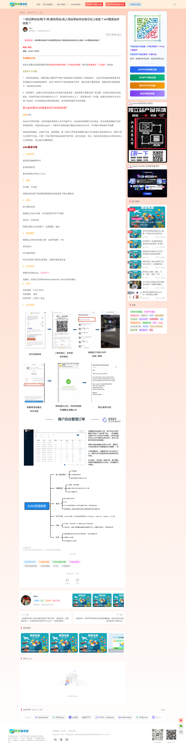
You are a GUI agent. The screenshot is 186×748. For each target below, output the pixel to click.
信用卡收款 (45, 562)
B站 (161, 319)
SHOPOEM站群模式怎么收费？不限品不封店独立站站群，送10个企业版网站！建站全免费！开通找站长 (153, 235)
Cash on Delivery (156, 326)
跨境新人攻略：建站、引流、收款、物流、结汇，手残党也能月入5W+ (153, 274)
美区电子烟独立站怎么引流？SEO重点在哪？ (152, 293)
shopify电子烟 (136, 326)
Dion (31, 28)
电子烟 (145, 326)
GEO (155, 322)
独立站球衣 (143, 319)
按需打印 (144, 315)
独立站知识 (75, 562)
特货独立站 (135, 315)
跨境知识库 (69, 734)
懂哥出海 (72, 731)
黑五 (151, 330)
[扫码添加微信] (180, 726)
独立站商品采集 (147, 93)
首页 (23, 12)
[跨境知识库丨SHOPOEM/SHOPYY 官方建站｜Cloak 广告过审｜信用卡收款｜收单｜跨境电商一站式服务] (18, 731)
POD (151, 315)
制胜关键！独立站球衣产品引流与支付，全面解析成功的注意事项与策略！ (153, 264)
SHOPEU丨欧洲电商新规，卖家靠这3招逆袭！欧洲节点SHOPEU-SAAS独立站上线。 (154, 245)
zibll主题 (79, 734)
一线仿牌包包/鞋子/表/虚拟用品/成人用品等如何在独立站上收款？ (71, 21)
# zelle (56, 566)
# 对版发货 (66, 566)
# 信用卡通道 (45, 566)
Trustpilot (134, 319)
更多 (163, 710)
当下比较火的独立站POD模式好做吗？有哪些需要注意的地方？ (153, 284)
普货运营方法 (135, 322)
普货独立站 (147, 322)
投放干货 (134, 330)
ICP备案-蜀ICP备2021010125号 (99, 734)
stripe (161, 322)
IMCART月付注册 (147, 85)
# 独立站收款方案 (31, 566)
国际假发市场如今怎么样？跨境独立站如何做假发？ (153, 252)
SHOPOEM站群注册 (147, 69)
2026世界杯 (154, 319)
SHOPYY (44, 272)
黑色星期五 (143, 330)
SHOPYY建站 (149, 312)
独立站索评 (159, 315)
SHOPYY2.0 (32, 12)
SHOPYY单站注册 (147, 77)
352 (37, 600)
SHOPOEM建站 (136, 312)
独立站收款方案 (60, 562)
